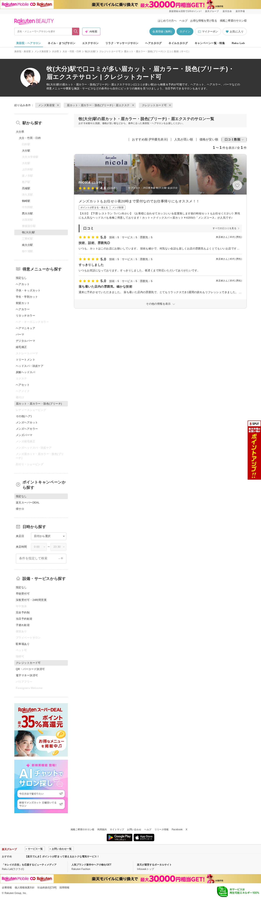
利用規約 (102, 829)
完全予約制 (23, 612)
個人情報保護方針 (25, 887)
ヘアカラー (23, 309)
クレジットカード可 (110, 51)
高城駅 (26, 188)
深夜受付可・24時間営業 (31, 599)
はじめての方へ (167, 20)
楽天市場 (240, 11)
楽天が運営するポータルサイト (154, 864)
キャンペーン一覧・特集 (210, 43)
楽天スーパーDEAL (28, 502)
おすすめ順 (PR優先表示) (150, 139)
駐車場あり (23, 643)
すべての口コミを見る (224, 228)
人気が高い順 (183, 139)
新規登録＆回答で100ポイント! (185, 11)
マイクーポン (210, 31)
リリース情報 (162, 829)
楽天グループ (212, 11)
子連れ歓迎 (23, 625)
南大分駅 (27, 244)
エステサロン (90, 43)
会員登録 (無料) (162, 31)
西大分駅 (27, 213)
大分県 (55, 51)
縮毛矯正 (21, 347)
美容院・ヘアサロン (28, 43)
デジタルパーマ (25, 340)
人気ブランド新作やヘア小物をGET (91, 864)
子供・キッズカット (28, 290)
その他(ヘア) (24, 416)
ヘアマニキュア (25, 328)
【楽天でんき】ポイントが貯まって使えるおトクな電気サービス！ (62, 856)
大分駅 (26, 150)
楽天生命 (227, 11)
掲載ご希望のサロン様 (233, 20)
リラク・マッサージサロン (122, 43)
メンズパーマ (24, 435)
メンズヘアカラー (27, 428)
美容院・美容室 (22, 51)
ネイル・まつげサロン (61, 43)
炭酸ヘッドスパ (25, 372)
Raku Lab (238, 43)
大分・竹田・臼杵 (71, 51)
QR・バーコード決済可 (30, 669)
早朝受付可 (23, 593)
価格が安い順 (208, 139)
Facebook (177, 829)
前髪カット (23, 303)
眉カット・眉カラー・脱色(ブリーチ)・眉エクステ (93, 84)
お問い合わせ (134, 829)
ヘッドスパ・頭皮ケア (29, 365)
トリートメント (25, 359)
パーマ (20, 334)
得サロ (20, 508)
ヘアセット (23, 384)
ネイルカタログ (178, 43)
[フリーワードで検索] (75, 31)
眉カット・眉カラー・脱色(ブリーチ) (143, 51)
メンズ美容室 (41, 51)
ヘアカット (23, 284)
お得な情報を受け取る (203, 20)
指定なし (21, 277)
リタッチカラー (25, 315)
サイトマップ (117, 829)
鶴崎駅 (26, 200)
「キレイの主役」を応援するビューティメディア (29, 864)
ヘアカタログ (153, 43)
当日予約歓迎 (24, 618)
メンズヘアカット (27, 422)
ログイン (185, 31)
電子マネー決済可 (27, 675)
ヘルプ (183, 20)
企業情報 (7, 887)
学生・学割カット (27, 296)
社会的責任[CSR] (47, 887)
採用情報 (64, 887)
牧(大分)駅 (90, 51)
